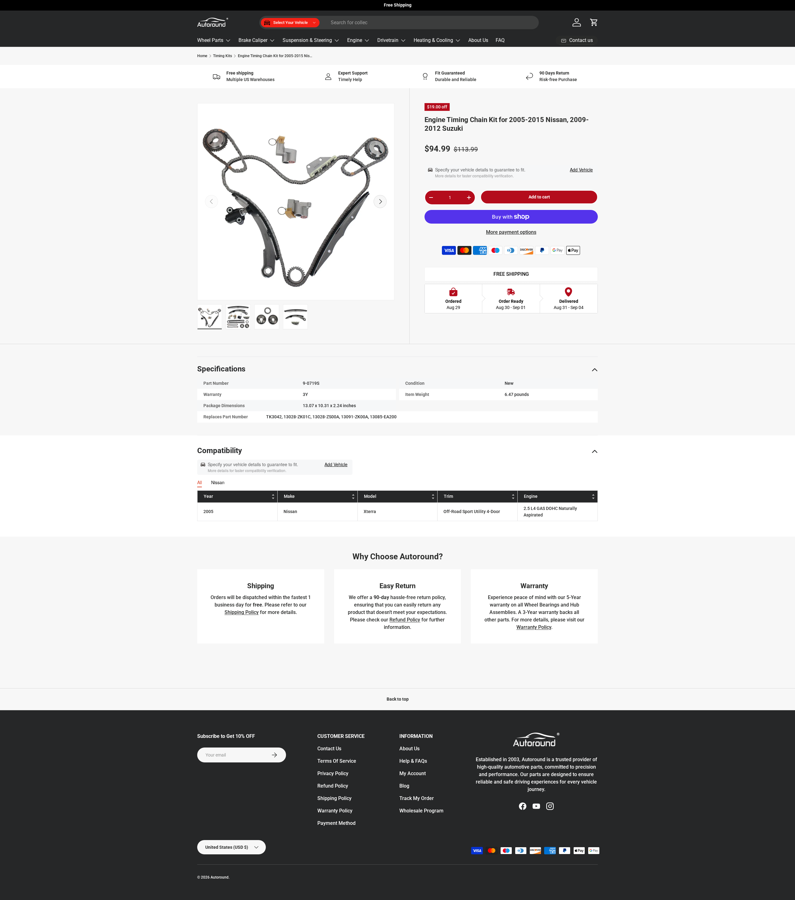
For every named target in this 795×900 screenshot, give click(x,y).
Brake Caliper (252, 40)
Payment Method (336, 823)
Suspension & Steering (307, 40)
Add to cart (539, 196)
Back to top (398, 699)
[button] (594, 22)
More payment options (511, 232)
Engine (354, 40)
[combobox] (399, 22)
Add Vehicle (581, 169)
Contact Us (329, 749)
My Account (412, 773)
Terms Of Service (336, 761)
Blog (404, 786)
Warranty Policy (533, 627)
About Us (478, 40)
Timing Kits (222, 56)
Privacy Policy (332, 773)
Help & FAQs (413, 761)
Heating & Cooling (433, 40)
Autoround (220, 877)
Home (202, 56)
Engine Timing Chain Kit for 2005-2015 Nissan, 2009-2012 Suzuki (275, 56)
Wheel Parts (210, 40)
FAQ (500, 40)
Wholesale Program (421, 811)
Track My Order (416, 798)
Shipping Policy (242, 612)
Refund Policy (404, 620)
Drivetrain (387, 40)
